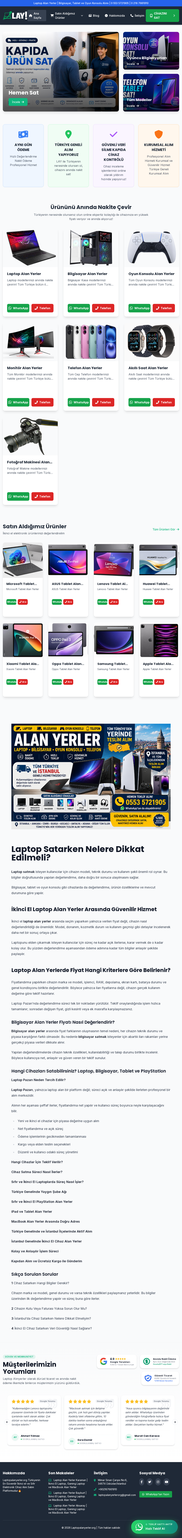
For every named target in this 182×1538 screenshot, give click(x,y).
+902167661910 (107, 1489)
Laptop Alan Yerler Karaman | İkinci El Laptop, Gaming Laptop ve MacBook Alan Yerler (68, 1484)
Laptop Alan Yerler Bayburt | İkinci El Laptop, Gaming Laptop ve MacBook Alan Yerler (67, 1496)
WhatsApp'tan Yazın (157, 1494)
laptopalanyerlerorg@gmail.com (117, 1494)
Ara (24, 602)
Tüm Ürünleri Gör (163, 529)
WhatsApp (11, 602)
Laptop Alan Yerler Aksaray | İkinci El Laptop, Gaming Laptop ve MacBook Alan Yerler (67, 1509)
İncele (16, 102)
